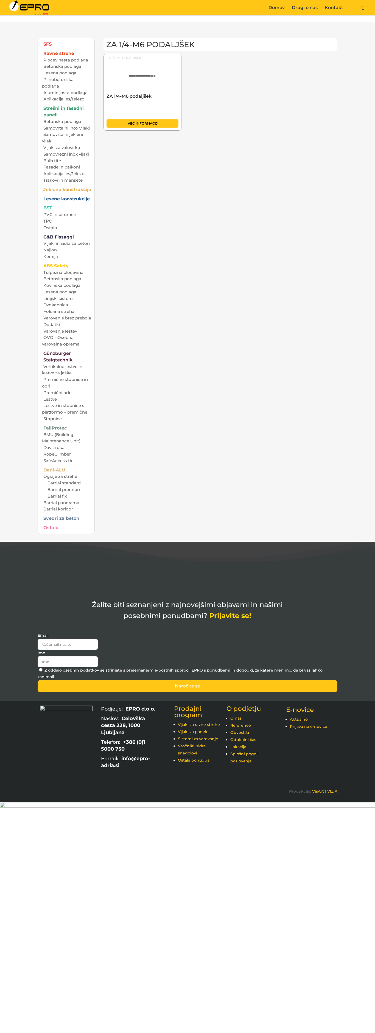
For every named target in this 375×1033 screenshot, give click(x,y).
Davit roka (54, 447)
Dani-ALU (54, 470)
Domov (276, 8)
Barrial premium (64, 489)
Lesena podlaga (59, 72)
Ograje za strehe (60, 476)
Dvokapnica (55, 304)
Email (43, 635)
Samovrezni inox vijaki (66, 154)
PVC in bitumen (59, 214)
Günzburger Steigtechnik (57, 357)
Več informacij (143, 123)
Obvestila (239, 732)
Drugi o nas (305, 8)
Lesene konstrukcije (66, 198)
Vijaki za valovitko (61, 147)
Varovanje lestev (60, 331)
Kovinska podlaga (61, 285)
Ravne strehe (58, 53)
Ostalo (50, 227)
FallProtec (55, 428)
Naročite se (187, 686)
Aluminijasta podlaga (65, 92)
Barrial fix (57, 496)
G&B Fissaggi (58, 237)
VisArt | (319, 791)
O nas (236, 718)
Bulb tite (52, 160)
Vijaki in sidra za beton (66, 243)
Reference (240, 725)
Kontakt (334, 8)
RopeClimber (57, 454)
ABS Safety (56, 265)
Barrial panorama (61, 502)
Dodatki (51, 324)
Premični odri (57, 392)
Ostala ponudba (193, 760)
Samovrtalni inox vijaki (66, 128)
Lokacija (238, 746)
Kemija (50, 256)
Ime (41, 652)
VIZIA (332, 791)
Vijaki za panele (193, 731)
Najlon (50, 249)
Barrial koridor (58, 509)
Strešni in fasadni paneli (63, 111)
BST (47, 207)
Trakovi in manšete (63, 180)
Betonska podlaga (62, 66)
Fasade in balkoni (61, 167)
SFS (47, 44)
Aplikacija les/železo (64, 99)
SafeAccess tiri (58, 460)
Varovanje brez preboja (67, 318)
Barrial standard (64, 482)
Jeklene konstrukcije (67, 189)
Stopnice (52, 418)
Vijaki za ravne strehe (199, 724)
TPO (47, 221)
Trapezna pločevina (63, 272)
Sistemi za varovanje (198, 738)
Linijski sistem (58, 298)
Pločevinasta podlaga (65, 60)
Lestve (50, 399)
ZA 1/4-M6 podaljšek (124, 58)
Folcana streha (58, 311)
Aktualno (299, 719)
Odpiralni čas (243, 739)
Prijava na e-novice (308, 726)
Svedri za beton (61, 518)
